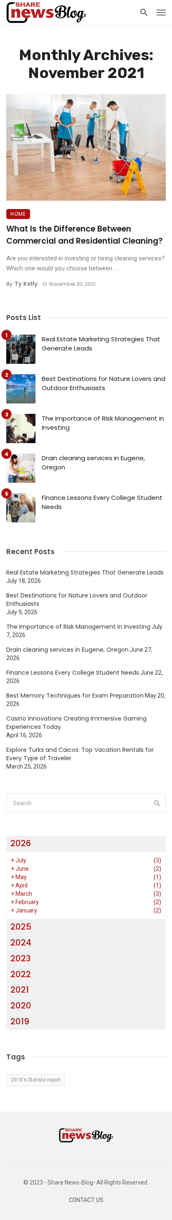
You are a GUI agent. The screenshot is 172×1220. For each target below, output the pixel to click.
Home (18, 213)
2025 (20, 927)
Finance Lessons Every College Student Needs (102, 502)
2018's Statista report (36, 1080)
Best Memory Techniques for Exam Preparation (75, 695)
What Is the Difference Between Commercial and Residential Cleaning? (84, 235)
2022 (20, 974)
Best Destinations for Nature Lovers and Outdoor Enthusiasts (103, 383)
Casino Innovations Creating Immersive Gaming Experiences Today (76, 722)
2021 (19, 990)
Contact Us (86, 1200)
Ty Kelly (26, 284)
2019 (19, 1021)
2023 (20, 958)
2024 (20, 942)
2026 (20, 843)
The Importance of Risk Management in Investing (103, 423)
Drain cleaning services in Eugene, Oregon (93, 463)
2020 (20, 1005)
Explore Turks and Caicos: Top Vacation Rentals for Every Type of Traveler (80, 754)
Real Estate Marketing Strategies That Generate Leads (101, 344)
